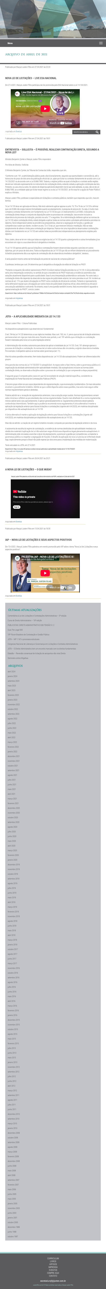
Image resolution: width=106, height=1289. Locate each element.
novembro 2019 (14, 869)
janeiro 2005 (12, 1203)
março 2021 (12, 798)
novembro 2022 (14, 704)
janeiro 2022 (12, 751)
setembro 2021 (13, 770)
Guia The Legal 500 (15, 629)
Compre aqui (53, 1272)
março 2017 (12, 963)
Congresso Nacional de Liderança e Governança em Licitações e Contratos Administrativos (43, 643)
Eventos (19, 521)
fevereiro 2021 (13, 803)
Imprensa (19, 298)
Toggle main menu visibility (101, 43)
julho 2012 (12, 1076)
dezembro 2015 (14, 1019)
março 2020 (12, 850)
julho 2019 (12, 888)
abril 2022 (11, 737)
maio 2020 (12, 841)
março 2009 (12, 1151)
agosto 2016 (12, 982)
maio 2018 (12, 930)
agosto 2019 (12, 883)
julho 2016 (12, 986)
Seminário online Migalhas (18, 658)
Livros (53, 1261)
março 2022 (12, 742)
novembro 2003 (14, 1208)
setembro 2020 (13, 822)
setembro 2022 (13, 713)
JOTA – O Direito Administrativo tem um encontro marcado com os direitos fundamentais (42, 648)
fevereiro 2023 (13, 695)
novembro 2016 (14, 968)
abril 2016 (11, 1001)
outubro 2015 (13, 1029)
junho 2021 (12, 784)
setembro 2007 (13, 1180)
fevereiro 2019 (13, 911)
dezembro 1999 (14, 1227)
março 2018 (12, 939)
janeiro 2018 (12, 944)
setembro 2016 (13, 977)
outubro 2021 (13, 765)
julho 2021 (12, 779)
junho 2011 (12, 1109)
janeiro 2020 (12, 859)
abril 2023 (11, 690)
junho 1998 (12, 1231)
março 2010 (12, 1123)
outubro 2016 (13, 972)
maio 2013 (12, 1057)
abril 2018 (11, 935)
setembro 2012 (13, 1071)
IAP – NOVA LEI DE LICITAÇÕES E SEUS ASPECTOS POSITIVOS (38, 539)
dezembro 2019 (14, 864)
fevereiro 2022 (13, 746)
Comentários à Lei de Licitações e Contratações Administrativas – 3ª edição (37, 615)
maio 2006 (12, 1189)
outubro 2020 (13, 817)
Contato (53, 1275)
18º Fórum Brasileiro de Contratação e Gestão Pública (28, 634)
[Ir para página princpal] (15, 142)
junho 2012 (12, 1081)
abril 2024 (11, 671)
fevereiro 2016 (13, 1010)
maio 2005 (12, 1198)
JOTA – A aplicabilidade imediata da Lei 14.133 (32, 316)
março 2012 (12, 1090)
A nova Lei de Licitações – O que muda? (28, 469)
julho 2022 (12, 723)
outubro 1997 (13, 1236)
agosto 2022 (12, 718)
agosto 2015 (12, 1034)
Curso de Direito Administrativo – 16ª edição (25, 620)
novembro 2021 (14, 760)
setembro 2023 (13, 680)
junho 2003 (12, 1212)
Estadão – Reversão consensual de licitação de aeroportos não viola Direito (37, 653)
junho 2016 (12, 991)
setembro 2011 (13, 1095)
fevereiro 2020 (13, 855)
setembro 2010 (13, 1118)
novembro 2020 (14, 812)
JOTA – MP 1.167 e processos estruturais (23, 639)
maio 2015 (12, 1038)
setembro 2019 (13, 878)
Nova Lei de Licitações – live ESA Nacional (30, 78)
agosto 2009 (12, 1147)
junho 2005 (12, 1194)
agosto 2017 (12, 954)
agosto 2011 (12, 1099)
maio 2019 (12, 897)
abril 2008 (11, 1175)
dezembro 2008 (14, 1161)
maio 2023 (12, 685)
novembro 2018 (14, 916)
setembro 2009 (13, 1142)
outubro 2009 (13, 1137)
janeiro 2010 (12, 1128)
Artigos (53, 1264)
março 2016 (12, 1005)
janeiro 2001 (12, 1217)
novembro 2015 (14, 1024)
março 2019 (12, 906)
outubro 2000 (13, 1222)
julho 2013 (12, 1048)
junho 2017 (12, 958)
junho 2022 (12, 728)
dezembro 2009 (14, 1132)
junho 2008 (12, 1165)
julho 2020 (12, 831)
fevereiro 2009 (13, 1156)
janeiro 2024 (12, 676)
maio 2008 (12, 1170)
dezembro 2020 (14, 808)
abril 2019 (11, 902)
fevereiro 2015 (13, 1043)
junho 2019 (12, 892)
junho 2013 (12, 1052)
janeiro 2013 (12, 1062)
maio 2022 (12, 732)
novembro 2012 (14, 1067)
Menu (10, 43)
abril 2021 (11, 793)
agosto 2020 (12, 826)
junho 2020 (12, 836)
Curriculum (53, 1258)
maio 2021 (12, 789)
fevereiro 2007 (13, 1184)
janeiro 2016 (12, 1015)
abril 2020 (11, 845)
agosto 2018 (12, 921)
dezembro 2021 (14, 756)
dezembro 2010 (14, 1114)
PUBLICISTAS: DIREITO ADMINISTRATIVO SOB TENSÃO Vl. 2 (31, 625)
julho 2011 (12, 1104)
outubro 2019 (13, 873)
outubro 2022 (13, 709)
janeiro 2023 (12, 699)
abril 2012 (11, 1085)
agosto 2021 (12, 775)
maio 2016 (12, 996)
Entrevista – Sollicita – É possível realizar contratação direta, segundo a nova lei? (52, 151)
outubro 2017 (13, 949)
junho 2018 (12, 925)
